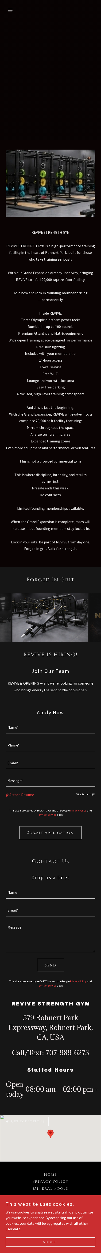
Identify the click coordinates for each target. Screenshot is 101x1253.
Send (50, 965)
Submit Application (50, 832)
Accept (50, 1242)
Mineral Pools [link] (50, 1188)
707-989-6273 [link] (67, 1052)
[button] (12, 10)
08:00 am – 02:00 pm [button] (59, 1089)
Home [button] (50, 1174)
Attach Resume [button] (21, 794)
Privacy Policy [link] (78, 810)
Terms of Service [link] (46, 814)
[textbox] (50, 727)
